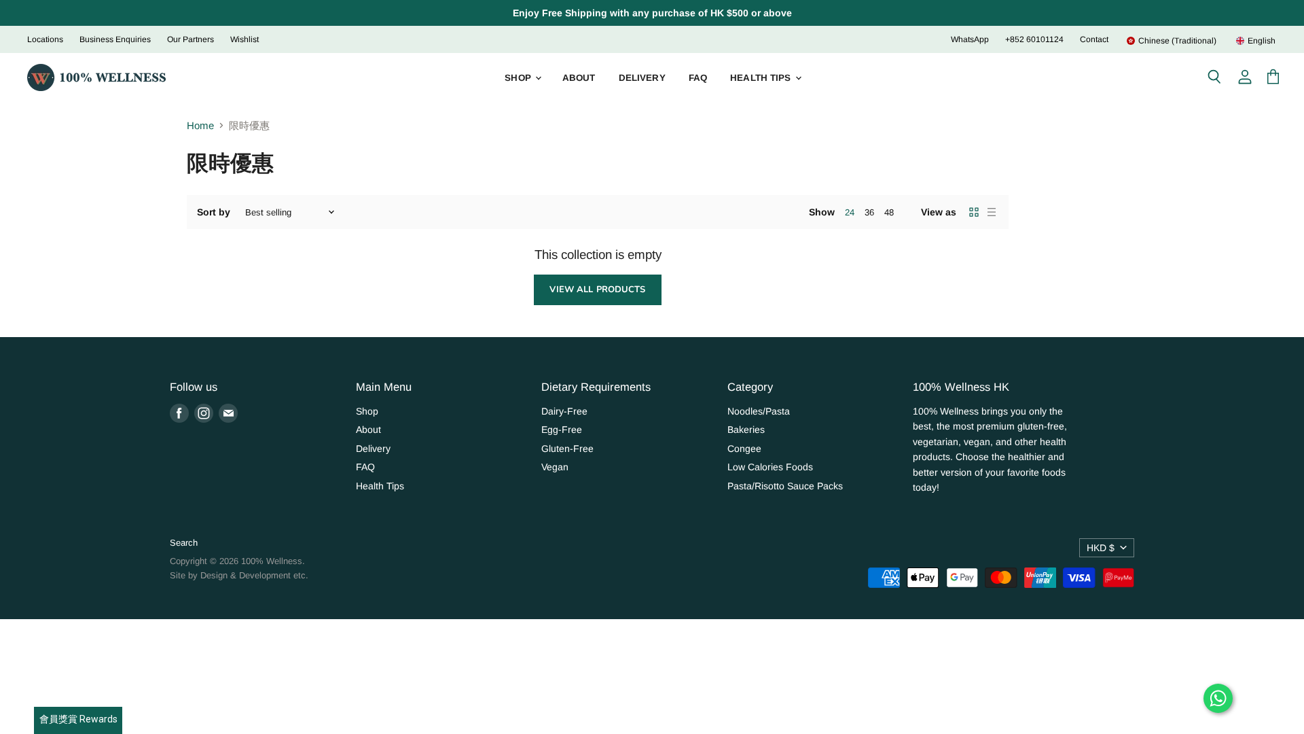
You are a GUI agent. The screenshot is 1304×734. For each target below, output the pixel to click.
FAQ (698, 78)
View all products (597, 289)
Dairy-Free (564, 411)
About (579, 78)
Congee (744, 448)
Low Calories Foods (770, 466)
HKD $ (1101, 547)
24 (849, 212)
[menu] (1192, 41)
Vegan (554, 466)
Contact (1094, 39)
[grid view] (974, 212)
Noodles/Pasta (758, 411)
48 (889, 212)
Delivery (642, 78)
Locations (45, 39)
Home (200, 125)
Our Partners (190, 39)
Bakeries (746, 429)
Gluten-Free (567, 448)
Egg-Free (561, 429)
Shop (519, 78)
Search (184, 543)
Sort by (213, 212)
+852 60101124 (1034, 39)
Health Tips (762, 78)
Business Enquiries (115, 39)
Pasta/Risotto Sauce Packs (785, 485)
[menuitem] (1171, 41)
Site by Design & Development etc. (239, 575)
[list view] (991, 212)
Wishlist (244, 39)
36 (869, 212)
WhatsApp (970, 39)
